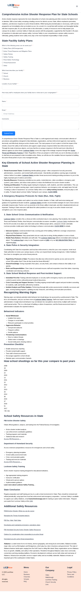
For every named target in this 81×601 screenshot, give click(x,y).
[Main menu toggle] (77, 6)
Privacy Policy (71, 572)
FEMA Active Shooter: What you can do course (19, 511)
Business (27, 574)
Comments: (5, 119)
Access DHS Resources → (13, 462)
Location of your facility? (9, 84)
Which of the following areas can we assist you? (17, 45)
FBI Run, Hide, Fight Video (12, 520)
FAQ (25, 581)
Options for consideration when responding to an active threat (23, 534)
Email (3, 110)
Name (4, 101)
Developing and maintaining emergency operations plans (22, 525)
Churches (27, 577)
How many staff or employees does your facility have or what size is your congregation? (29, 92)
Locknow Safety (62, 221)
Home (26, 572)
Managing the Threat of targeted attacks (17, 515)
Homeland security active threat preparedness (19, 539)
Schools (26, 579)
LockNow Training (51, 580)
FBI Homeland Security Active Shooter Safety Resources (22, 530)
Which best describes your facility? (13, 70)
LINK (31, 501)
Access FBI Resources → (12, 439)
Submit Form (8, 133)
